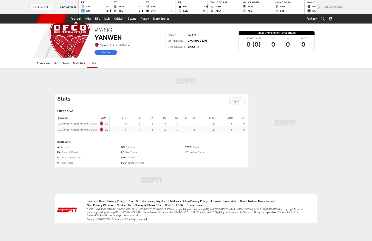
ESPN (52, 19)
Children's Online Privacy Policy (188, 201)
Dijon (102, 45)
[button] (323, 18)
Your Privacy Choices (100, 205)
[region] (178, 123)
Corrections (194, 205)
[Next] (319, 7)
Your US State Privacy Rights (146, 201)
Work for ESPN (173, 205)
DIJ (106, 123)
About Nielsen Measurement (258, 201)
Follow (105, 52)
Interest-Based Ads (223, 201)
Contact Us (124, 205)
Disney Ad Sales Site (148, 205)
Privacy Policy (116, 201)
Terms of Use (95, 201)
